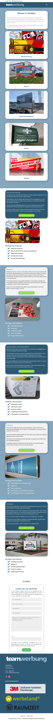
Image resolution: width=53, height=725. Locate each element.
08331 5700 (8, 1)
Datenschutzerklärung (29, 645)
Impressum (22, 716)
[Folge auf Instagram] (9, 677)
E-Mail (28, 596)
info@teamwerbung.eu (14, 672)
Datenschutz (30, 716)
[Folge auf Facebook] (6, 677)
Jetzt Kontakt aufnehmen (26, 215)
